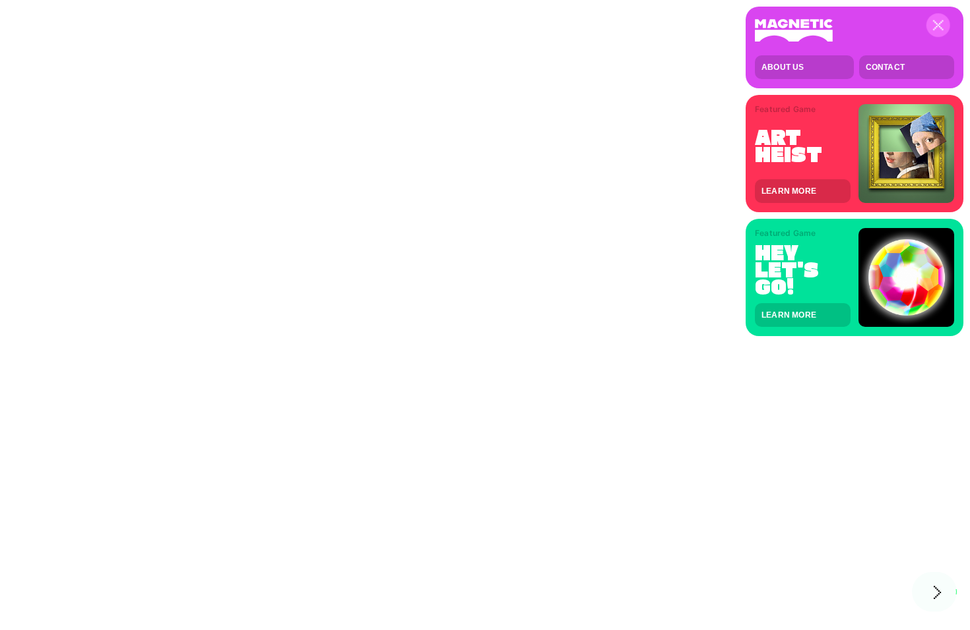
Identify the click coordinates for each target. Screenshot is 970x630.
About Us (782, 67)
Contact (885, 67)
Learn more (788, 191)
